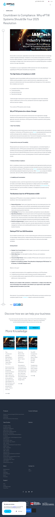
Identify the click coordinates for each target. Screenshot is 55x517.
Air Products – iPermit (7, 425)
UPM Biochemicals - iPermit (8, 462)
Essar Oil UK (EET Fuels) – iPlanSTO (9, 441)
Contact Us (31, 466)
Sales (29, 469)
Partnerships (5, 476)
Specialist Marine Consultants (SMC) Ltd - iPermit (11, 456)
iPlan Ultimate (5, 417)
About (4, 466)
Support (30, 470)
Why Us (4, 475)
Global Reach (5, 472)
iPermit (34, 132)
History (4, 470)
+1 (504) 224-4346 (40, 1)
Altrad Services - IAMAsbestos (8, 428)
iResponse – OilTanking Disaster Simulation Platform (12, 444)
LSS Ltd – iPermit (6, 449)
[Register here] (26, 263)
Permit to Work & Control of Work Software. (10, 418)
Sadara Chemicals (6, 452)
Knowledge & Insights (7, 486)
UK (49, 1)
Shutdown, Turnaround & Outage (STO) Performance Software (13, 414)
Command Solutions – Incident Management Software (12, 437)
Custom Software (33, 411)
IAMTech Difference (6, 473)
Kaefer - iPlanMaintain (7, 447)
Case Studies (6, 422)
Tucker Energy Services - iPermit (8, 459)
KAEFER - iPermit (6, 446)
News (4, 483)
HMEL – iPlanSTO (6, 443)
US (51, 1)
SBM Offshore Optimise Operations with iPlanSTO (11, 453)
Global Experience (6, 469)
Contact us (25, 297)
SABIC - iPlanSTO (6, 450)
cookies (14, 506)
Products (5, 411)
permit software (44, 185)
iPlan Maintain (5, 415)
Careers (4, 485)
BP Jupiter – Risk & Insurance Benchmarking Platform (12, 434)
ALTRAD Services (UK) (7, 427)
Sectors (31, 422)
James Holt (47, 276)
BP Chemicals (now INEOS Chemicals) (9, 431)
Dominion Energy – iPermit (7, 440)
